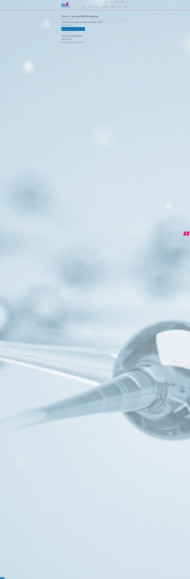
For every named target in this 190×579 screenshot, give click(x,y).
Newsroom (126, 6)
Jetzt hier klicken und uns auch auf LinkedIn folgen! (72, 29)
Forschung (90, 6)
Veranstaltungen (104, 6)
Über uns (84, 6)
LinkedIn (118, 2)
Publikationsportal (113, 2)
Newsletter (122, 2)
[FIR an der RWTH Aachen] (66, 5)
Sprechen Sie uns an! (67, 25)
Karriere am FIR (79, 42)
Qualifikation (113, 6)
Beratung (97, 6)
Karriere (119, 6)
